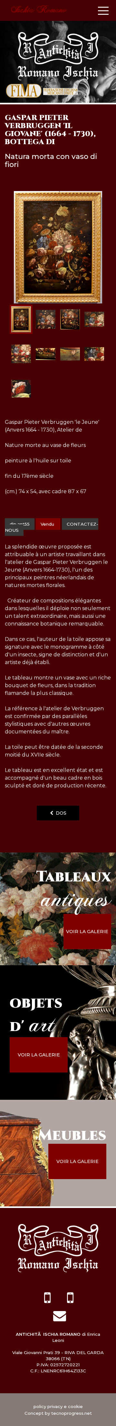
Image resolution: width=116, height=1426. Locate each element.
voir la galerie (87, 931)
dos (59, 813)
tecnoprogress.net (71, 1413)
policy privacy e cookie (58, 1406)
